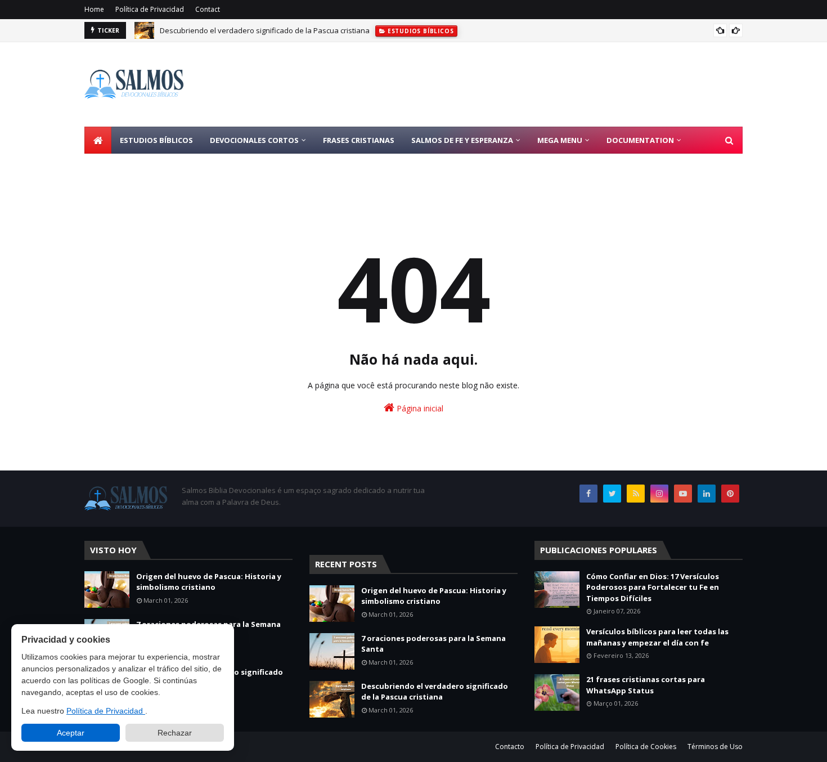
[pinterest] (730, 494)
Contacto (509, 746)
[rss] (636, 494)
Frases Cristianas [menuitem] (358, 140)
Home (94, 9)
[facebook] (588, 494)
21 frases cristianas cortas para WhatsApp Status (645, 685)
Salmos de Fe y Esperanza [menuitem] (462, 140)
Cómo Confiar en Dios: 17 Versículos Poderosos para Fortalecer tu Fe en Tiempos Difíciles (652, 587)
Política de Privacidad (149, 9)
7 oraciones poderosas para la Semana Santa (433, 644)
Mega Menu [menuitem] (559, 140)
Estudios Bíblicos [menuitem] (156, 140)
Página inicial (418, 408)
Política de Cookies (645, 746)
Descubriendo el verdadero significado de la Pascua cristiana (265, 30)
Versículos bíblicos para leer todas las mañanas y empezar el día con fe (657, 637)
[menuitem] (97, 140)
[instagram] (659, 494)
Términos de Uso (715, 746)
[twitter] (612, 494)
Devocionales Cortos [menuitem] (254, 140)
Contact (207, 9)
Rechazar (175, 732)
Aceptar (70, 732)
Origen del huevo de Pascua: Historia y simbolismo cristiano (208, 582)
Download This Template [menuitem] (145, 167)
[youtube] (683, 494)
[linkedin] (707, 494)
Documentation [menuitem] (640, 140)
